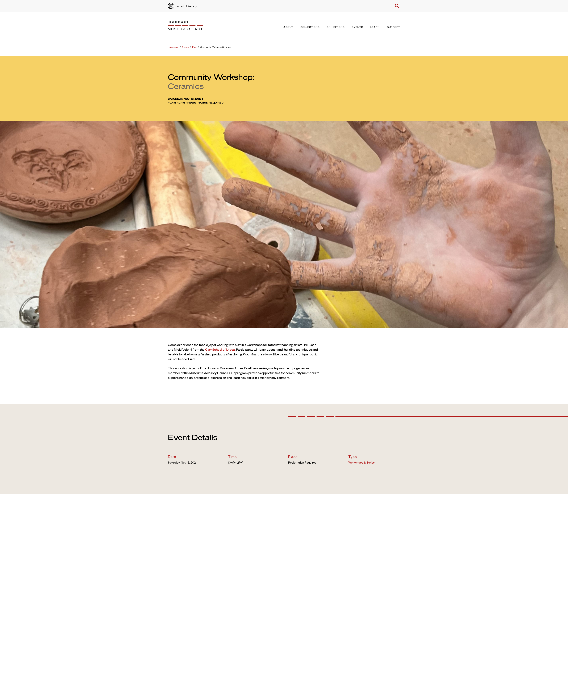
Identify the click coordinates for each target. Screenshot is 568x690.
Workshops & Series (361, 462)
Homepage (173, 46)
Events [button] (357, 27)
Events (185, 46)
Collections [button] (310, 27)
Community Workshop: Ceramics (215, 46)
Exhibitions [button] (336, 27)
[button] (397, 6)
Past (194, 46)
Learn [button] (375, 27)
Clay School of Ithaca (220, 349)
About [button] (288, 27)
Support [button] (393, 27)
